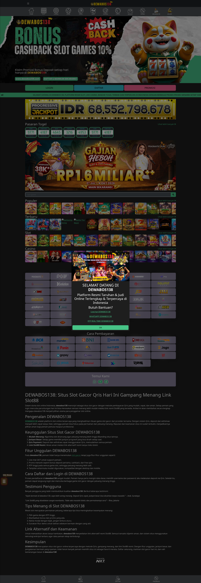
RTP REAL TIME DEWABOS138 (100, 321)
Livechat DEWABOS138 (100, 311)
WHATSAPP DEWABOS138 (100, 316)
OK (100, 327)
